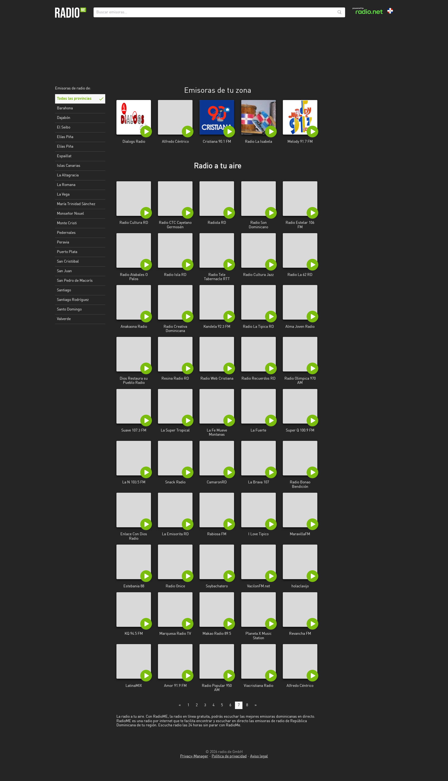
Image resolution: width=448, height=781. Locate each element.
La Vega (63, 194)
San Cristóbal (68, 262)
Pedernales (66, 233)
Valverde (64, 319)
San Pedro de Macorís (75, 281)
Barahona (65, 108)
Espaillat (64, 156)
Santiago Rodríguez (73, 300)
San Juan (64, 271)
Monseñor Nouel (70, 214)
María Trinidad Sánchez (76, 204)
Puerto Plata (67, 252)
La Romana (66, 185)
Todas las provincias (74, 99)
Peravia (63, 242)
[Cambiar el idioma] (390, 11)
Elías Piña (65, 137)
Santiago (64, 290)
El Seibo (63, 127)
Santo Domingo (69, 309)
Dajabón (63, 118)
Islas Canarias (68, 166)
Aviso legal (259, 756)
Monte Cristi (67, 223)
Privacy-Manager (194, 756)
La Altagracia (68, 175)
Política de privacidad (229, 756)
